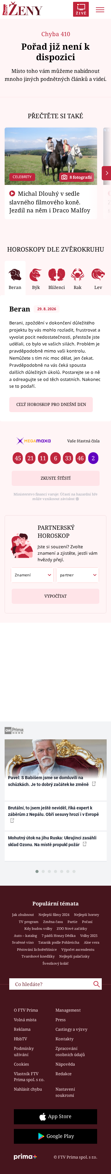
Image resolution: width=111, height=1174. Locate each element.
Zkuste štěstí (56, 478)
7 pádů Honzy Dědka (59, 935)
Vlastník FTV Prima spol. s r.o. (29, 1077)
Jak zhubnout (23, 914)
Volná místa (25, 1019)
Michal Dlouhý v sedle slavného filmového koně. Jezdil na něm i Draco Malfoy (49, 202)
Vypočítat (55, 596)
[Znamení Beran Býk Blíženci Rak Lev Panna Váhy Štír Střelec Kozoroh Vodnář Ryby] (32, 575)
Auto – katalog (25, 935)
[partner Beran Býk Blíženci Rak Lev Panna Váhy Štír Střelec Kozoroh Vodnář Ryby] (77, 575)
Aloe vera (91, 942)
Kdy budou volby (38, 928)
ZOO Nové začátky (72, 928)
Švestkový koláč (56, 963)
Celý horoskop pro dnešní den (51, 404)
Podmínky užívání (24, 1051)
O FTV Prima (26, 1010)
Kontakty (64, 1039)
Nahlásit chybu (28, 1089)
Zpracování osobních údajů (70, 1051)
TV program (29, 921)
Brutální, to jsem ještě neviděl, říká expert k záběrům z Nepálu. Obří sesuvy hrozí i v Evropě (53, 811)
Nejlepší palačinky (74, 956)
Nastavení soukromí (65, 1092)
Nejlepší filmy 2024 (54, 914)
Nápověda (65, 1064)
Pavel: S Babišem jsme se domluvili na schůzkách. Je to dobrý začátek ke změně (49, 781)
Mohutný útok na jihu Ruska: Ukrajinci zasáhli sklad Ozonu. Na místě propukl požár (52, 841)
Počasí (87, 921)
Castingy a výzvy (71, 1029)
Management (68, 1010)
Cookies (21, 1064)
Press (61, 1019)
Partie (72, 921)
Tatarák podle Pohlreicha (58, 942)
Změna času (53, 921)
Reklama (22, 1029)
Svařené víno (23, 942)
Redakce (64, 1073)
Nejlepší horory (86, 914)
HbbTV (20, 1039)
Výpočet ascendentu (77, 949)
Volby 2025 (88, 935)
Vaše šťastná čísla (83, 441)
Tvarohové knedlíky (38, 956)
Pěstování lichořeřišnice (37, 949)
